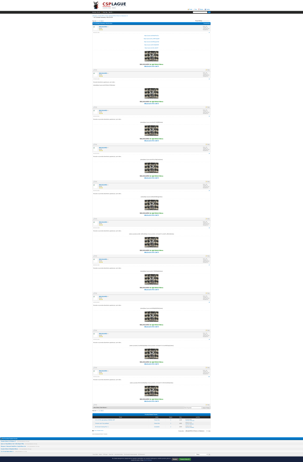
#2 (209, 78)
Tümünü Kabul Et (185, 459)
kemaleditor (157, 426)
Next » (102, 410)
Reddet (175, 459)
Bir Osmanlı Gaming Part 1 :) (102, 426)
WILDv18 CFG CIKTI (151, 66)
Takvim (201, 9)
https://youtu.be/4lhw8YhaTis (151, 35)
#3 (209, 116)
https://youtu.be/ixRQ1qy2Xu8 (151, 41)
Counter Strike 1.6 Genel (103, 15)
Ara (196, 9)
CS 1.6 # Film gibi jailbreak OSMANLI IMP (105, 420)
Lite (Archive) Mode (118, 454)
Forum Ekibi (95, 454)
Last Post (187, 420)
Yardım (208, 9)
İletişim (100, 454)
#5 (209, 190)
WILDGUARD (103, 26)
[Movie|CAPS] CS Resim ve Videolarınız (117, 15)
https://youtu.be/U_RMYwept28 (151, 38)
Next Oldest (96, 407)
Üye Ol (110, 12)
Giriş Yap (105, 12)
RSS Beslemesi (141, 454)
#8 (209, 302)
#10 (209, 376)
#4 (209, 153)
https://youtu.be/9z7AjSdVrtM (151, 44)
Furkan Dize (157, 420)
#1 (209, 32)
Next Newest (103, 407)
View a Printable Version (98, 430)
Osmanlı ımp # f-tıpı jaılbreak (102, 423)
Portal (190, 9)
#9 (209, 339)
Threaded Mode (206, 23)
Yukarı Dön (111, 454)
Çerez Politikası (148, 460)
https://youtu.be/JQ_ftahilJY (151, 48)
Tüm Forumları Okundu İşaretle (130, 454)
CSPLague (94, 15)
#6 (209, 227)
